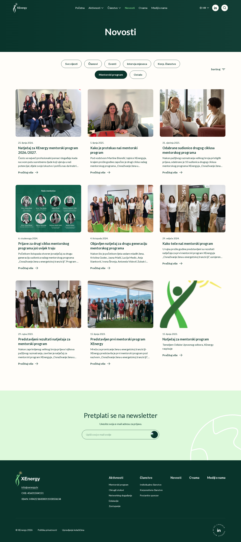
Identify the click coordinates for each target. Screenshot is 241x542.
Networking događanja (120, 495)
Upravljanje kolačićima (73, 530)
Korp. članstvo (167, 63)
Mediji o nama (216, 477)
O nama (194, 477)
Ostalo (138, 74)
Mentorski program (111, 74)
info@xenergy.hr (29, 487)
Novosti (176, 477)
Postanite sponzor (149, 495)
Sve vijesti (71, 63)
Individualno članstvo (150, 484)
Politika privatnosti (47, 530)
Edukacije (114, 501)
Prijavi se (154, 434)
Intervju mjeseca (137, 63)
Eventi (112, 63)
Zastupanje (114, 506)
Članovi (93, 63)
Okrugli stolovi (116, 490)
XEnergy (22, 530)
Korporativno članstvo (151, 490)
